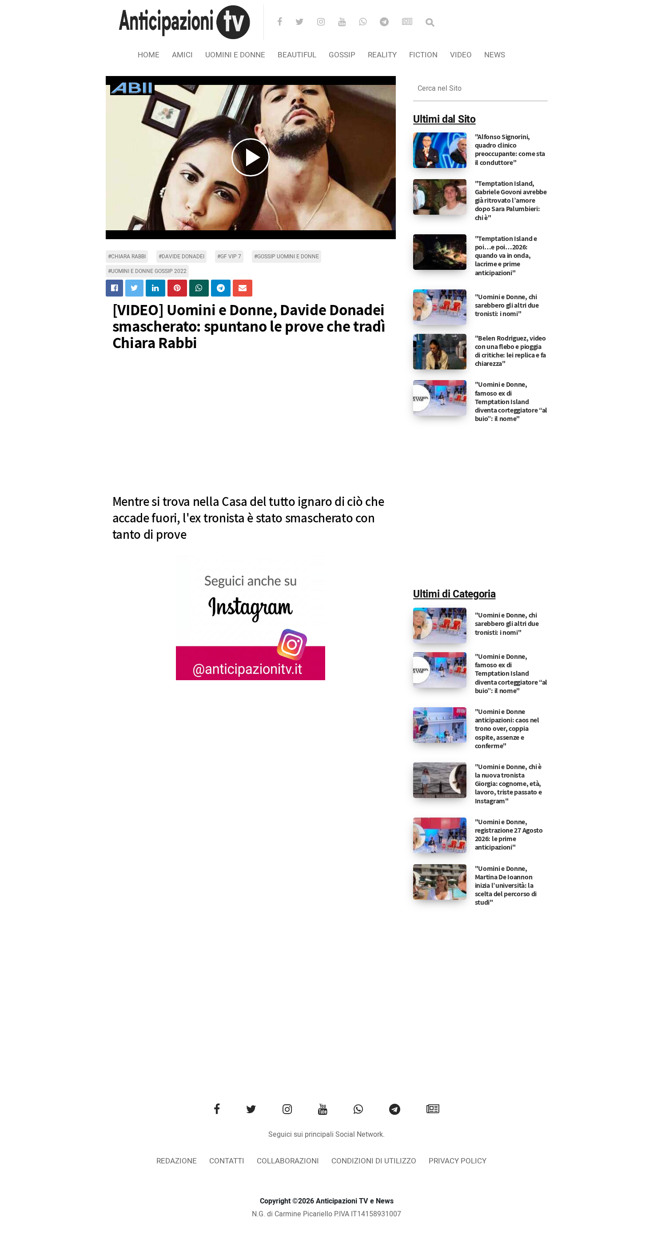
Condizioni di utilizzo (373, 1161)
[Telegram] (390, 22)
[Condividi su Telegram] (221, 288)
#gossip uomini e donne (286, 257)
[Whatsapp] (368, 22)
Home (148, 54)
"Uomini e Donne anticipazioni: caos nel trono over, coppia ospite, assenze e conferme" (507, 728)
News (494, 54)
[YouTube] (347, 22)
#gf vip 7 (229, 257)
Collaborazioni (288, 1161)
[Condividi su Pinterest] (177, 288)
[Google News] (413, 22)
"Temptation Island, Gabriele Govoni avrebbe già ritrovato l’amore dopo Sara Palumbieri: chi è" (511, 200)
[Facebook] (285, 22)
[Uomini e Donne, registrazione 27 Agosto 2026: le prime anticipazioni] (439, 835)
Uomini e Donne (235, 54)
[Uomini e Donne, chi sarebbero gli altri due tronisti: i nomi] (439, 306)
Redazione (176, 1161)
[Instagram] (326, 22)
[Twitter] (305, 22)
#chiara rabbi (127, 257)
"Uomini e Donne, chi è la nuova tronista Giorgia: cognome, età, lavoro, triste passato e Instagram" (508, 784)
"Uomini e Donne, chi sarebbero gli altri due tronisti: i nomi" (507, 305)
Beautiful (297, 54)
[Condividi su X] (134, 288)
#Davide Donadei (181, 257)
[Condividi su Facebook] (114, 288)
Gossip (342, 54)
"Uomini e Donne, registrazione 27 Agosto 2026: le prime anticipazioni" (509, 834)
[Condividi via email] (242, 288)
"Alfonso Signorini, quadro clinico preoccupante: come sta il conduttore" (510, 149)
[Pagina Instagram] (250, 618)
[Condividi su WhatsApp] (199, 288)
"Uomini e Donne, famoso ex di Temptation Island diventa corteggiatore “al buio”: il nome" (511, 401)
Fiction (423, 54)
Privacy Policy (457, 1161)
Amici (182, 54)
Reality (382, 54)
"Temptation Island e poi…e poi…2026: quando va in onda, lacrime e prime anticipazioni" (506, 255)
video (461, 54)
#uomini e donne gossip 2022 (147, 271)
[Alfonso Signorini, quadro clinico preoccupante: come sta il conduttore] (439, 150)
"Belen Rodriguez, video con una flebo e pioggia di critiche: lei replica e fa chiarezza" (510, 351)
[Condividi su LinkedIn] (155, 288)
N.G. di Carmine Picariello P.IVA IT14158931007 (326, 1214)
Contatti (226, 1161)
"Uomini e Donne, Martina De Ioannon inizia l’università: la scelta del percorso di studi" (506, 885)
